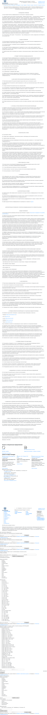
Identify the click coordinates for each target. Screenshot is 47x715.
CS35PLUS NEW (7, 514)
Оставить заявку (28, 712)
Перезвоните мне (41, 2)
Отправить (27, 535)
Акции (32, 5)
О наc (22, 5)
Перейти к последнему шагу (18, 556)
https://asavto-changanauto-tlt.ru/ (10, 474)
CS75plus (5, 516)
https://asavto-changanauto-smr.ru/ (10, 480)
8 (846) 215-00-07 (7, 477)
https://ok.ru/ (7, 316)
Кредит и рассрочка (18, 512)
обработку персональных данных (23, 536)
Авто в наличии (12, 5)
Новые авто (6, 5)
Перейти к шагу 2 (16, 697)
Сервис (25, 5)
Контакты (43, 5)
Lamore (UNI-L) (6, 517)
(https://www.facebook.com (11, 314)
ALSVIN (5, 512)
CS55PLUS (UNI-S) (7, 515)
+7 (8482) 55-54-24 (7, 471)
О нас (27, 511)
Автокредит (18, 5)
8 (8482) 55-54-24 (41, 1)
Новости (35, 5)
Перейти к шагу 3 (3, 710)
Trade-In (28, 5)
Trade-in (16, 511)
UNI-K (5, 522)
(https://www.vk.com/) (9, 318)
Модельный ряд (7, 511)
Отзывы (39, 5)
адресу (32, 201)
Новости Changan (29, 513)
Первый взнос (2, 670)
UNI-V (5, 521)
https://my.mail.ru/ (9, 320)
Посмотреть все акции (6, 453)
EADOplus (5, 513)
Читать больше (5, 468)
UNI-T (5, 520)
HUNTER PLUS (6, 523)
